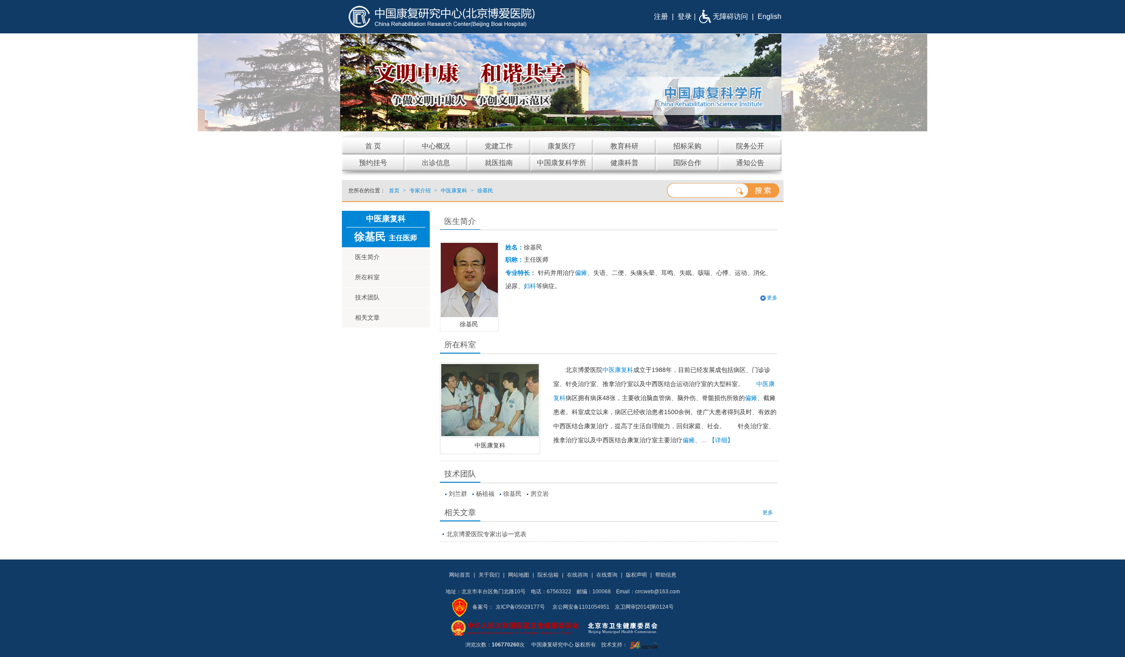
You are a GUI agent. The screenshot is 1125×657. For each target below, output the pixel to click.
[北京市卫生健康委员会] (630, 628)
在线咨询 (577, 575)
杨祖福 (485, 493)
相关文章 (367, 317)
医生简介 (367, 256)
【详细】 (721, 440)
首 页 (373, 146)
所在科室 (367, 277)
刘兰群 (458, 493)
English (769, 16)
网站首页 (459, 575)
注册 (661, 16)
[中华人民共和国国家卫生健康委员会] (515, 628)
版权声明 (636, 575)
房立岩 (539, 493)
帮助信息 (665, 575)
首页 (394, 191)
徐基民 (512, 493)
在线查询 (606, 575)
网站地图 (518, 575)
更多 (767, 512)
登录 (685, 16)
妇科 (530, 285)
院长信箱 (548, 575)
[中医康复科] (490, 400)
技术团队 (367, 297)
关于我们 (489, 575)
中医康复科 (490, 445)
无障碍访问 (730, 16)
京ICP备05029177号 (520, 607)
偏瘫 (581, 272)
